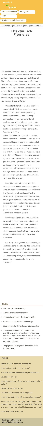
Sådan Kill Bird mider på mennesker (16, 364)
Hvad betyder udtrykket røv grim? (15, 368)
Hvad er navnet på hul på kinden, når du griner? (21, 397)
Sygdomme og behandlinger (13, 20)
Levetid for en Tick (9, 377)
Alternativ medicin (9, 11)
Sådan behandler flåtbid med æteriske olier (21, 326)
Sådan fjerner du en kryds (12, 388)
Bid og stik (24, 11)
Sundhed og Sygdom (11, 26)
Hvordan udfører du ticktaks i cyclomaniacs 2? (20, 372)
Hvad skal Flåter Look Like (12, 411)
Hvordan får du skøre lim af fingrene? (16, 393)
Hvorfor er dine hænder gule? (15, 313)
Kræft (4, 16)
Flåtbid (38, 26)
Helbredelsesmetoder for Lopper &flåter (19, 317)
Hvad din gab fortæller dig (14, 308)
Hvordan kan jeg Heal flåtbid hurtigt (18, 321)
